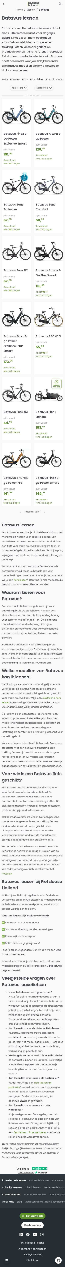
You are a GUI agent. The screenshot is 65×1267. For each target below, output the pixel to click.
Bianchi (50, 79)
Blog (19, 1201)
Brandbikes (36, 79)
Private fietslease (39, 1180)
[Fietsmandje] (58, 1260)
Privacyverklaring (32, 1254)
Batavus (15, 79)
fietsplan (7, 873)
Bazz (25, 79)
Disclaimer (32, 1260)
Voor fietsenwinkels (35, 1194)
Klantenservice (32, 1225)
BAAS (5, 79)
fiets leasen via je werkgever (30, 1132)
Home (19, 9)
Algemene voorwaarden (32, 1248)
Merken (31, 9)
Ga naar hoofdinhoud (16, 5)
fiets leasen (20, 580)
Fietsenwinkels (34, 1216)
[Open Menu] (6, 1260)
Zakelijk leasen (32, 1187)
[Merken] (4, 4)
